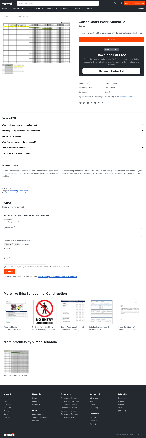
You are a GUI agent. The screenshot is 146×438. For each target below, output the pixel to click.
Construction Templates (70, 401)
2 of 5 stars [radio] (8, 222)
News (6, 414)
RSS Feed (122, 411)
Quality (92, 404)
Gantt (8, 193)
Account (93, 418)
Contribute (94, 421)
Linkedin (121, 404)
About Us (35, 401)
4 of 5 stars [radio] (15, 222)
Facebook (122, 398)
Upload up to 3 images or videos (18, 240)
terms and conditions (127, 97)
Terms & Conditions (39, 418)
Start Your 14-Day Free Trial (111, 71)
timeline (24, 193)
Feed (6, 398)
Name (7, 249)
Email (7, 258)
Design (5, 8)
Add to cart (111, 39)
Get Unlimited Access (134, 3)
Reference (64, 8)
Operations (50, 8)
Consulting (8, 417)
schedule (18, 193)
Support (141, 8)
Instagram (121, 401)
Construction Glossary (69, 411)
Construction (35, 8)
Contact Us (36, 404)
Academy (7, 408)
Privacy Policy (37, 414)
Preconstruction (19, 8)
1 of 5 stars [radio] (5, 222)
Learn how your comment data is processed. (57, 276)
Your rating (8, 219)
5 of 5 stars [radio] (18, 222)
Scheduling (27, 16)
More (88, 8)
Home (34, 398)
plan (12, 193)
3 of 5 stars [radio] (12, 222)
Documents (6, 16)
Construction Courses (69, 408)
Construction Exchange (69, 414)
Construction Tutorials (69, 404)
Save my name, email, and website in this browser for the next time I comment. (38, 267)
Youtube (121, 408)
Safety (92, 401)
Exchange (7, 404)
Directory (7, 411)
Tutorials (77, 8)
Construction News (68, 417)
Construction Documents (70, 398)
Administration (95, 398)
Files (5, 401)
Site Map (35, 421)
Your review (9, 227)
